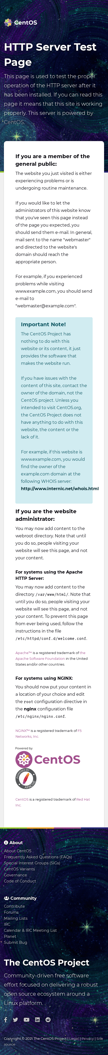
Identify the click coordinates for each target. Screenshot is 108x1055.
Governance (15, 875)
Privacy (88, 1038)
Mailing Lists (16, 918)
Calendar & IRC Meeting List (30, 930)
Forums (11, 912)
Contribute (14, 906)
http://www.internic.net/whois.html (60, 488)
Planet (10, 936)
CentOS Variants (19, 869)
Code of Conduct (20, 881)
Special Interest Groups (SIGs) (32, 863)
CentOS (14, 122)
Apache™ (23, 653)
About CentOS (17, 851)
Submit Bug (15, 942)
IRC (7, 924)
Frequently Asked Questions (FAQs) (38, 857)
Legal (74, 1038)
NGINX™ (22, 731)
